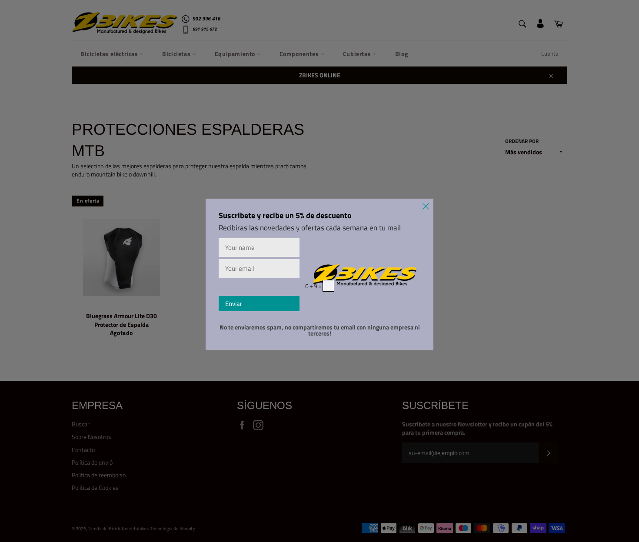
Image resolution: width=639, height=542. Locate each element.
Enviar (233, 304)
